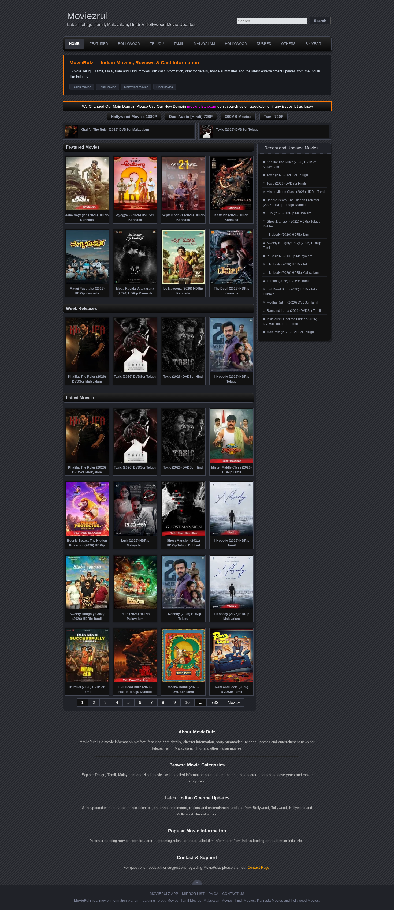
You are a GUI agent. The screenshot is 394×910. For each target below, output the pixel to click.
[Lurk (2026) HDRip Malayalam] (135, 535)
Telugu (157, 44)
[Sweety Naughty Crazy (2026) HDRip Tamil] (87, 608)
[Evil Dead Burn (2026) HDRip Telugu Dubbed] (135, 682)
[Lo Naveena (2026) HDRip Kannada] (183, 283)
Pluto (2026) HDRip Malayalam (289, 256)
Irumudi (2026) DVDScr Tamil (288, 281)
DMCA (213, 894)
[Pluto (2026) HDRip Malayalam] (135, 608)
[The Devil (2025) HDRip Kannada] (232, 283)
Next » (234, 702)
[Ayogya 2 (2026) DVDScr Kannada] (135, 210)
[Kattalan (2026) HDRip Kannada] (232, 210)
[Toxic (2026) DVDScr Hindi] (183, 371)
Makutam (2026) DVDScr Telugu (290, 332)
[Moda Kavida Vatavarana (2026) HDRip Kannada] (135, 283)
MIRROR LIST (193, 894)
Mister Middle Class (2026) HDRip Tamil (296, 192)
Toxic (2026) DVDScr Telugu (287, 175)
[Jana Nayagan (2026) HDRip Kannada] (87, 210)
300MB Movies (238, 116)
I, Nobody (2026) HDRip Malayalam (293, 273)
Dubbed (264, 44)
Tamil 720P (273, 116)
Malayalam (204, 44)
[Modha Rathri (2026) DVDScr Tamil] (183, 682)
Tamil (179, 44)
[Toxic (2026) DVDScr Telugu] (206, 136)
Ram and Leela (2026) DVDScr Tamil (294, 311)
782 (214, 702)
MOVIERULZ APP (164, 894)
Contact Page (258, 868)
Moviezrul (87, 15)
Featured (99, 44)
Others (288, 44)
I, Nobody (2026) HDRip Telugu (290, 264)
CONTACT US (233, 894)
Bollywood (129, 44)
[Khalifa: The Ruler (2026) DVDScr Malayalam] (71, 136)
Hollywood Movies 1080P (134, 116)
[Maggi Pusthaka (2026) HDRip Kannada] (87, 283)
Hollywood (236, 44)
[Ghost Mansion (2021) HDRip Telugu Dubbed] (183, 535)
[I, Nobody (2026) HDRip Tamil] (232, 535)
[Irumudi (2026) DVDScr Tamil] (87, 682)
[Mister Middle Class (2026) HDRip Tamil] (232, 462)
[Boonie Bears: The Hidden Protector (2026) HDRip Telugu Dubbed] (87, 535)
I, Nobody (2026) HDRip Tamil (288, 235)
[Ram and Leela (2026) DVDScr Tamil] (232, 682)
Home (74, 44)
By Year (313, 44)
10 (187, 702)
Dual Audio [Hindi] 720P (191, 116)
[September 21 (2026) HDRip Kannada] (183, 210)
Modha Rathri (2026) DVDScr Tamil (292, 302)
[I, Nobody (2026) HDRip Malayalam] (232, 608)
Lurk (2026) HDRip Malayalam (289, 213)
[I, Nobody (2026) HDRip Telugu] (232, 371)
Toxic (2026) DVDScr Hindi (286, 183)
